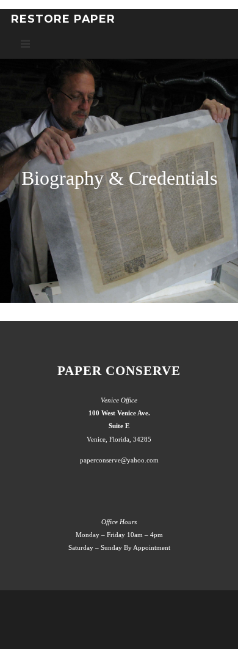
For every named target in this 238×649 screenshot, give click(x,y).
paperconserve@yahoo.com (119, 460)
